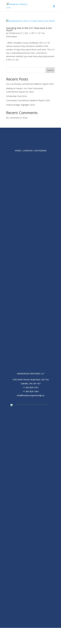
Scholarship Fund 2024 (16, 96)
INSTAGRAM (40, 150)
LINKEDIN (27, 150)
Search (50, 70)
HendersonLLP (15, 33)
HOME (18, 150)
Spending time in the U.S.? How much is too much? (29, 29)
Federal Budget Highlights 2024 (20, 104)
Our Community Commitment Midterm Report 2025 (30, 84)
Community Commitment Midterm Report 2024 (28, 100)
